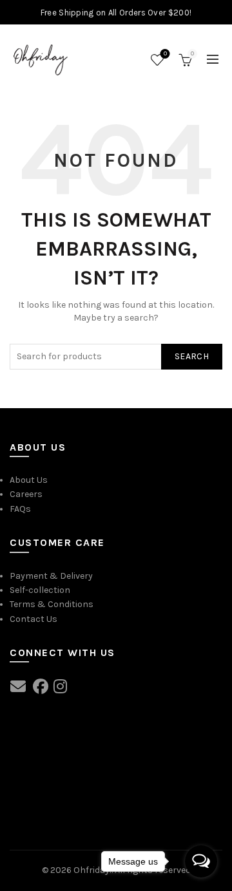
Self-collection (40, 590)
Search (192, 356)
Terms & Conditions (51, 604)
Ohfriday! (92, 870)
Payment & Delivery (51, 575)
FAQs (20, 508)
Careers (26, 494)
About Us (29, 479)
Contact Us (33, 619)
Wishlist (165, 53)
